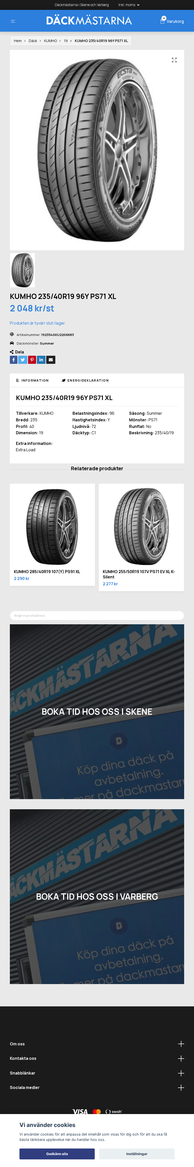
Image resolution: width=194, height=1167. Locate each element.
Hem (18, 40)
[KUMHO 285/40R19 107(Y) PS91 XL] (52, 526)
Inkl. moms (127, 4)
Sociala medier (25, 1087)
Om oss (17, 1044)
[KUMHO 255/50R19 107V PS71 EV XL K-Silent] (141, 526)
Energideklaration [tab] (87, 380)
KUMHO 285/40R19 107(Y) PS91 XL (47, 571)
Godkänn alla (57, 1154)
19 (66, 40)
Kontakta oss (23, 1058)
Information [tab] (34, 380)
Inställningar (137, 1154)
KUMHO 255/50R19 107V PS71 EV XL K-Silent (139, 574)
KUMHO (50, 40)
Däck (33, 40)
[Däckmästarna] (89, 20)
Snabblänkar (22, 1073)
